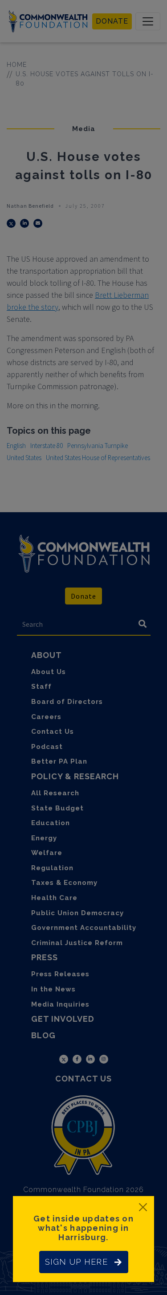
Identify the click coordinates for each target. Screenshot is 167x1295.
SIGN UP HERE (76, 1261)
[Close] (143, 1207)
